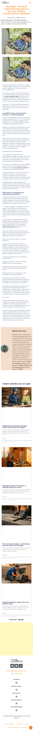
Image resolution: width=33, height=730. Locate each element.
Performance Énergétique (8, 226)
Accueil (3, 20)
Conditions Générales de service (16, 727)
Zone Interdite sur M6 (18, 363)
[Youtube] (16, 666)
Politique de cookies (23, 724)
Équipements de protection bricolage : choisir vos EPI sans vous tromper (15, 426)
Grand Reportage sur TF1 (19, 367)
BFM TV (29, 361)
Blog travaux (10, 20)
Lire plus (4, 438)
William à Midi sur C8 (25, 365)
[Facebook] (12, 666)
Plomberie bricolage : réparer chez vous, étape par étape (15, 603)
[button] (30, 2)
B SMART (20, 369)
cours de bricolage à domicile (21, 167)
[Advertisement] (16, 638)
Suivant (21, 619)
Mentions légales (9, 724)
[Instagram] (21, 666)
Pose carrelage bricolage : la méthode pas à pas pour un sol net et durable (16, 544)
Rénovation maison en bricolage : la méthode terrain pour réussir (14, 486)
